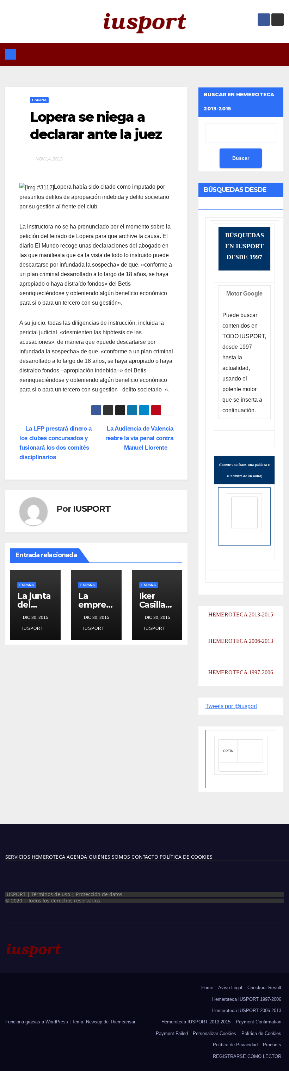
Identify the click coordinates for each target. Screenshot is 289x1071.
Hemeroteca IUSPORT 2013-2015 (195, 1021)
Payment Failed (172, 1033)
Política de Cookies (261, 1033)
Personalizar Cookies (214, 1033)
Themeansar (122, 1021)
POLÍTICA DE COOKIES (185, 856)
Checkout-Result (264, 987)
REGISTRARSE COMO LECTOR (247, 1056)
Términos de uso (50, 894)
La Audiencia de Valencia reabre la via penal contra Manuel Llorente (139, 438)
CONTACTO (144, 856)
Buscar (240, 158)
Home (207, 987)
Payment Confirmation (258, 1021)
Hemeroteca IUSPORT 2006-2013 (246, 1010)
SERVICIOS (17, 856)
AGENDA (76, 856)
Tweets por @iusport (231, 706)
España (39, 100)
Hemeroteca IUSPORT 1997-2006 (246, 999)
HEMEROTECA (47, 856)
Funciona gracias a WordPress (37, 1021)
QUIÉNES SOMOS (109, 856)
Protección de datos (99, 894)
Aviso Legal (230, 987)
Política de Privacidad (235, 1044)
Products (272, 1044)
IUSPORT (92, 509)
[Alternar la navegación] (149, 54)
